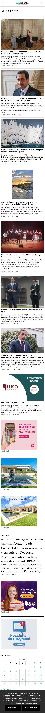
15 (35, 675)
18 (10, 679)
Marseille (19, 568)
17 (4, 679)
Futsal (38, 561)
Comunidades (16, 115)
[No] (42, 702)
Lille (23, 565)
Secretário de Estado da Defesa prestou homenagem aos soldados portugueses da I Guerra (22, 356)
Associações (21, 539)
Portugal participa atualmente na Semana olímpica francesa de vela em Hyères (22, 151)
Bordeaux (31, 540)
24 (4, 683)
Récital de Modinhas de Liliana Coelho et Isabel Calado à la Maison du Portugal (21, 53)
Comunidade (23, 543)
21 (28, 679)
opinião (38, 568)
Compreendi (12, 708)
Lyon (12, 568)
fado (10, 561)
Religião (38, 572)
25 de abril (4, 540)
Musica (30, 568)
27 (22, 683)
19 (16, 679)
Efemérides (15, 415)
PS (30, 572)
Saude (3, 574)
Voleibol (14, 574)
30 (41, 683)
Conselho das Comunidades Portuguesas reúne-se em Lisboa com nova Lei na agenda (21, 99)
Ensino (34, 557)
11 (10, 675)
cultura (14, 553)
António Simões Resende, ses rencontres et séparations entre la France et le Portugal (19, 203)
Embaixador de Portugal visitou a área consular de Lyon (22, 311)
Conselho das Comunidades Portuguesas (31, 548)
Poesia (19, 572)
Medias (24, 568)
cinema (11, 544)
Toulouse (8, 574)
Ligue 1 (18, 565)
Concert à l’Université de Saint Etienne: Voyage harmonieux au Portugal (21, 256)
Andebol (11, 540)
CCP (41, 540)
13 (22, 675)
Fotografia (22, 561)
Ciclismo (4, 544)
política (25, 571)
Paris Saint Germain (12, 572)
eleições (17, 557)
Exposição (4, 561)
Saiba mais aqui (31, 708)
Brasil (37, 540)
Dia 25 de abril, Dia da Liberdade (15, 403)
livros (33, 565)
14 (28, 675)
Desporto (15, 164)
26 (16, 683)
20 (22, 679)
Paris (3, 572)
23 (41, 679)
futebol (31, 561)
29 (35, 683)
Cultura (15, 65)
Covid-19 (4, 553)
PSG (33, 572)
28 (28, 683)
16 (41, 675)
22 (35, 679)
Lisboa (28, 565)
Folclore (14, 561)
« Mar (3, 689)
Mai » (9, 689)
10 (4, 675)
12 (16, 675)
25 (10, 683)
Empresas (25, 557)
